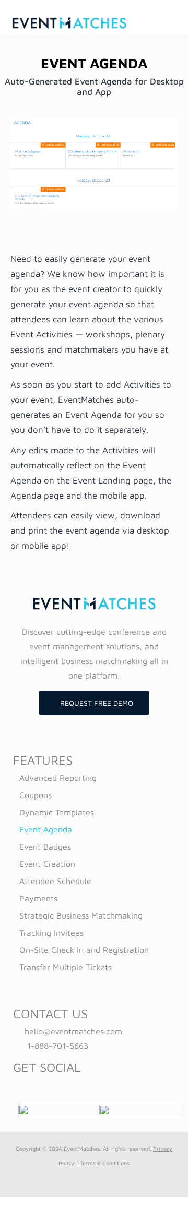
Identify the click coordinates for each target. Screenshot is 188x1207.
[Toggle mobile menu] (173, 22)
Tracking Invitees (51, 932)
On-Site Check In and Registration (84, 950)
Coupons (35, 795)
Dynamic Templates (56, 812)
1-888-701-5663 (57, 1046)
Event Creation (47, 863)
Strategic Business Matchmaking (81, 915)
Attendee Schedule (55, 881)
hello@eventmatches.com (73, 1031)
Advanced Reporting (58, 777)
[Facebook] (87, 1085)
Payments (38, 898)
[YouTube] (101, 1085)
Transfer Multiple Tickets (65, 967)
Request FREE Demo (96, 702)
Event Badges (45, 846)
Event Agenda (45, 829)
